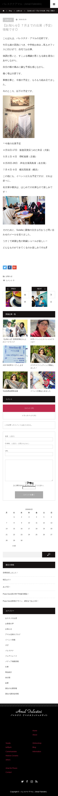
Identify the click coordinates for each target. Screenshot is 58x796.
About (35, 735)
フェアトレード (11, 656)
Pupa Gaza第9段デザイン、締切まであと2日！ (21, 601)
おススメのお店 (11, 618)
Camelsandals (11, 752)
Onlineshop (37, 743)
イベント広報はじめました (40, 391)
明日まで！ (7, 580)
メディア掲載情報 (12, 661)
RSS (36, 781)
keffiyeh (9, 747)
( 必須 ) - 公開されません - (17, 443)
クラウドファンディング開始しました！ (42, 366)
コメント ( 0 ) (29, 408)
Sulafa (8, 743)
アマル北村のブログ (12, 634)
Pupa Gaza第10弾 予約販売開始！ (16, 594)
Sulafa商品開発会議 (10, 391)
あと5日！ (7, 587)
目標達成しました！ (10, 573)
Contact (9, 772)
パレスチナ (9, 651)
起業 (7, 683)
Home (35, 731)
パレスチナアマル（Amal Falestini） (34, 792)
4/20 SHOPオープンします (13, 365)
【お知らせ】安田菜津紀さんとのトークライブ (14, 340)
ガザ (7, 645)
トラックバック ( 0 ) (29, 415)
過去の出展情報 (11, 688)
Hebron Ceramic (12, 756)
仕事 (7, 667)
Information (37, 752)
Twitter (22, 781)
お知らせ (8, 20)
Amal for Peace (11, 768)
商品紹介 (8, 672)
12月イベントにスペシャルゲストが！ (42, 340)
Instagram (31, 781)
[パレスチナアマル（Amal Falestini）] (24, 4)
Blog (10, 11)
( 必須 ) (10, 436)
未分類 (7, 678)
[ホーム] (4, 9)
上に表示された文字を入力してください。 (29, 485)
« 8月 (14, 546)
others (8, 760)
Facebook (27, 781)
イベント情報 (10, 640)
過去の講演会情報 (12, 694)
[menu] (54, 4)
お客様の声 (9, 624)
